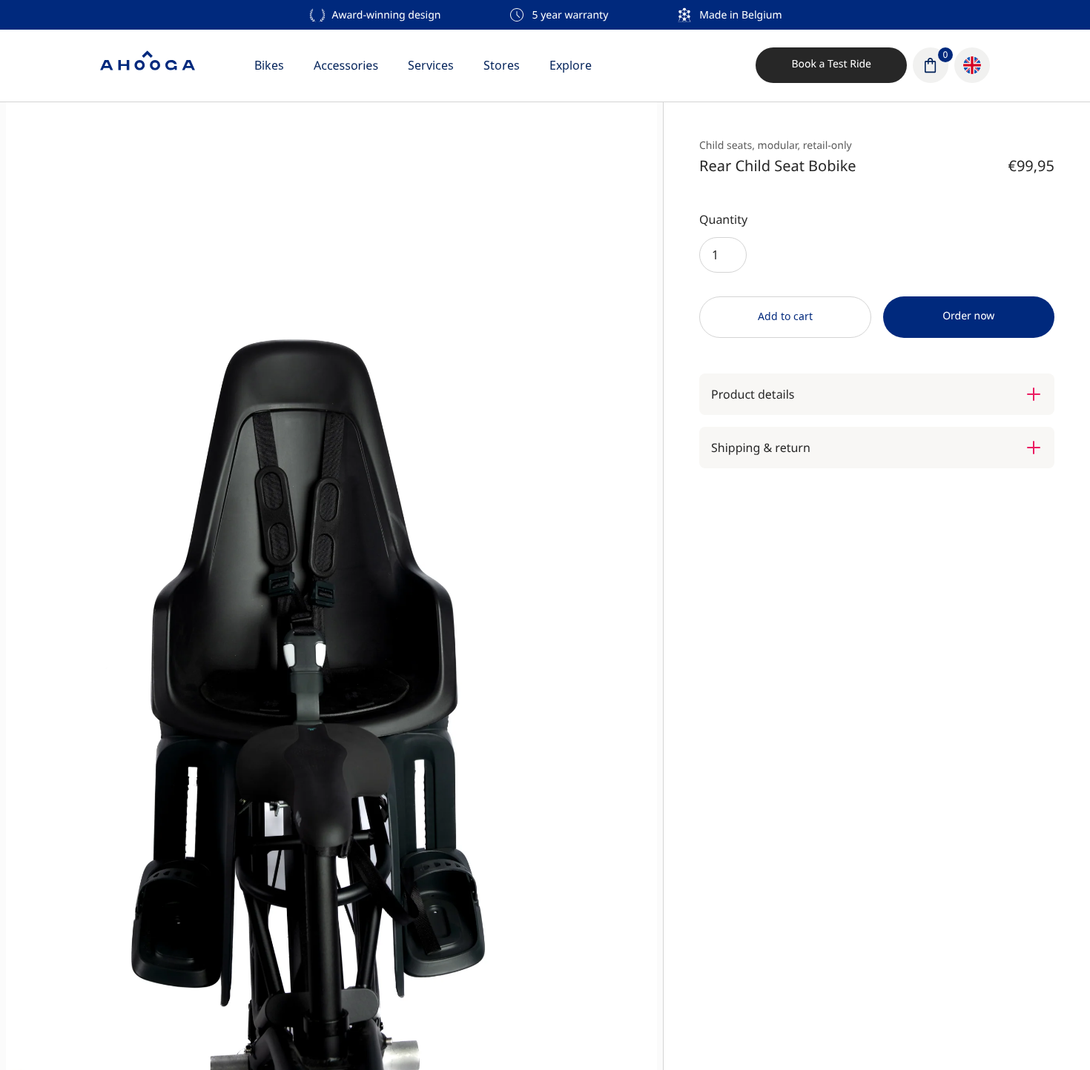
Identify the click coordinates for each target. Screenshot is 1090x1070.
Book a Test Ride (831, 64)
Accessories (346, 65)
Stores (501, 65)
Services (431, 65)
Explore (570, 65)
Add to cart (785, 316)
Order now (968, 316)
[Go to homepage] (147, 65)
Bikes (269, 65)
